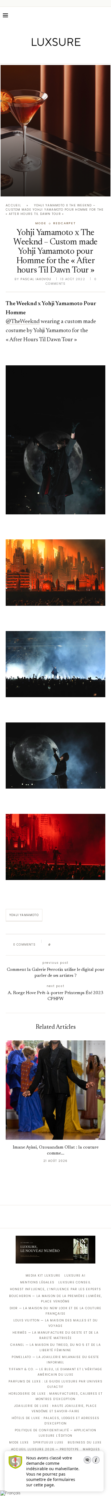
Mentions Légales (37, 1282)
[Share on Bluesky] (93, 944)
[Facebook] (35, 56)
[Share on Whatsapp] (82, 944)
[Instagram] (51, 56)
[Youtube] (67, 56)
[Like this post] (53, 944)
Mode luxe (19, 1442)
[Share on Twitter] (65, 944)
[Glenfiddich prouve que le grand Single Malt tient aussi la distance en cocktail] (55, 130)
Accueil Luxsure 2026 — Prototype (45, 1449)
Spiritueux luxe (48, 1442)
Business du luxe (85, 1442)
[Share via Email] (98, 944)
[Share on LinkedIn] (76, 944)
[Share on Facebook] (60, 944)
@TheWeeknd (23, 321)
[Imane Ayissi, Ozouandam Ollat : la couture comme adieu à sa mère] (55, 1090)
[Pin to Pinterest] (71, 944)
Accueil (13, 205)
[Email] (75, 56)
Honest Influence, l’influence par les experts (55, 1289)
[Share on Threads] (87, 944)
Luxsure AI (74, 1275)
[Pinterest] (59, 56)
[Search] (105, 15)
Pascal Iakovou (35, 279)
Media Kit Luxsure (43, 1275)
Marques (91, 1449)
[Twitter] (43, 56)
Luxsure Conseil (74, 1282)
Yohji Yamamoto (24, 915)
